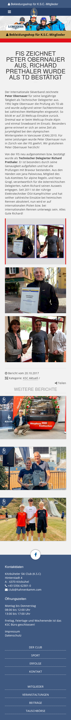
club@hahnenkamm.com (24, 589)
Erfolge (35, 663)
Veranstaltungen (35, 695)
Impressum (12, 631)
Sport (35, 655)
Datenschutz (13, 635)
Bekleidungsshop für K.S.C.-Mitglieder (34, 4)
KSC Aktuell (30, 378)
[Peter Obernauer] (35, 290)
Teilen (61, 383)
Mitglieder (36, 686)
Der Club (35, 647)
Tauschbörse (35, 711)
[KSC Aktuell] (4, 399)
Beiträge (35, 703)
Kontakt (35, 671)
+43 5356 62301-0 (19, 585)
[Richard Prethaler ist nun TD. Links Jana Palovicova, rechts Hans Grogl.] (35, 339)
